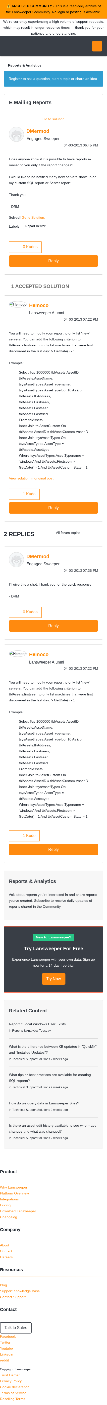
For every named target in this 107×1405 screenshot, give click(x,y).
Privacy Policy (11, 1381)
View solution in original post (31, 478)
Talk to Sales (15, 1328)
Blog (3, 1285)
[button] (14, 247)
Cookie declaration (14, 1387)
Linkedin (6, 1354)
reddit (4, 1360)
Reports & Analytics (25, 65)
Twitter (5, 1342)
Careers (6, 1257)
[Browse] (7, 46)
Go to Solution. (33, 217)
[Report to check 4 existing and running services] (88, 532)
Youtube (6, 1348)
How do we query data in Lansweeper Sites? (44, 1103)
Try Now (53, 979)
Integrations (9, 1199)
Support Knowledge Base (20, 1291)
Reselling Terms (12, 1399)
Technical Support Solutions (31, 1059)
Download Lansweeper (18, 1211)
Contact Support (13, 1297)
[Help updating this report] (98, 532)
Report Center (35, 226)
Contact (6, 1251)
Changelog (8, 1217)
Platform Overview (14, 1193)
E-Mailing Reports (30, 102)
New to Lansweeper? (53, 937)
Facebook (8, 1336)
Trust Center (10, 1375)
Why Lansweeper (13, 1187)
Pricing (5, 1205)
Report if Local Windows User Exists (37, 1024)
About (4, 1245)
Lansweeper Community (27, 46)
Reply (53, 261)
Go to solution (53, 119)
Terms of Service (13, 1393)
